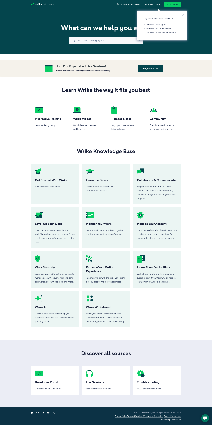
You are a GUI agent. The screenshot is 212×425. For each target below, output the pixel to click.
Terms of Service (134, 416)
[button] (152, 4)
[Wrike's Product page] (36, 4)
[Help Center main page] (49, 4)
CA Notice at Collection (152, 416)
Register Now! (151, 68)
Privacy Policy (121, 416)
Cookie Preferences (172, 416)
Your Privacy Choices (168, 419)
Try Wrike (174, 4)
